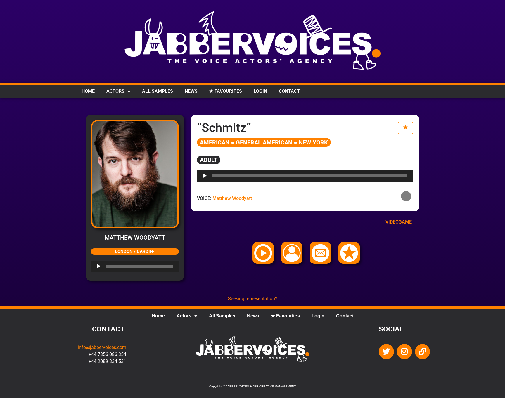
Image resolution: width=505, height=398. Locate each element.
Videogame (398, 222)
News (191, 91)
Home (88, 91)
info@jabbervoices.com (102, 347)
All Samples (157, 91)
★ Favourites (225, 91)
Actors (115, 91)
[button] (406, 196)
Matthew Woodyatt (135, 237)
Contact (289, 91)
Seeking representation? (252, 298)
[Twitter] (386, 351)
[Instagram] (404, 351)
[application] (135, 266)
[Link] (422, 351)
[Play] (98, 266)
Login (260, 91)
